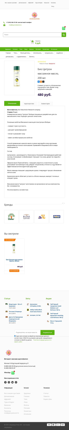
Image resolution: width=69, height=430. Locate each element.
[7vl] (41, 216)
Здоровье (27, 393)
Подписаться (47, 332)
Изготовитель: (12, 110)
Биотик (31, 57)
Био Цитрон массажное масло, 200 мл (14, 260)
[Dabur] (11, 216)
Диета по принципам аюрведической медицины (16, 319)
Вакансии (46, 2)
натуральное (49, 53)
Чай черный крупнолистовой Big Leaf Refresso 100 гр (56, 315)
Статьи (46, 393)
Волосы (26, 405)
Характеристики (29, 103)
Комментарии (45, 103)
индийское (59, 53)
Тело (15, 53)
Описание (12, 103)
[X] (43, 82)
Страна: (10, 112)
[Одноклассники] (41, 82)
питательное (37, 53)
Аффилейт (30, 2)
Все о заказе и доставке (11, 2)
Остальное (27, 414)
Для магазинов (22, 2)
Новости (46, 396)
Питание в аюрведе (15, 311)
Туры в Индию (38, 2)
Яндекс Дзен (48, 399)
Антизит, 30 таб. (35, 315)
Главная (8, 53)
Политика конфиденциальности (11, 412)
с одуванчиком (21, 57)
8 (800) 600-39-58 (9, 366)
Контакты (53, 2)
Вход (52, 6)
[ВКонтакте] (39, 82)
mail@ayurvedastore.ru (15, 25)
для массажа (9, 57)
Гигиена (26, 396)
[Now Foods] (57, 216)
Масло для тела (24, 53)
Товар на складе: (43, 63)
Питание (27, 408)
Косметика (27, 411)
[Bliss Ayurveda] (26, 216)
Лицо (26, 402)
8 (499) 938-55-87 (9, 368)
